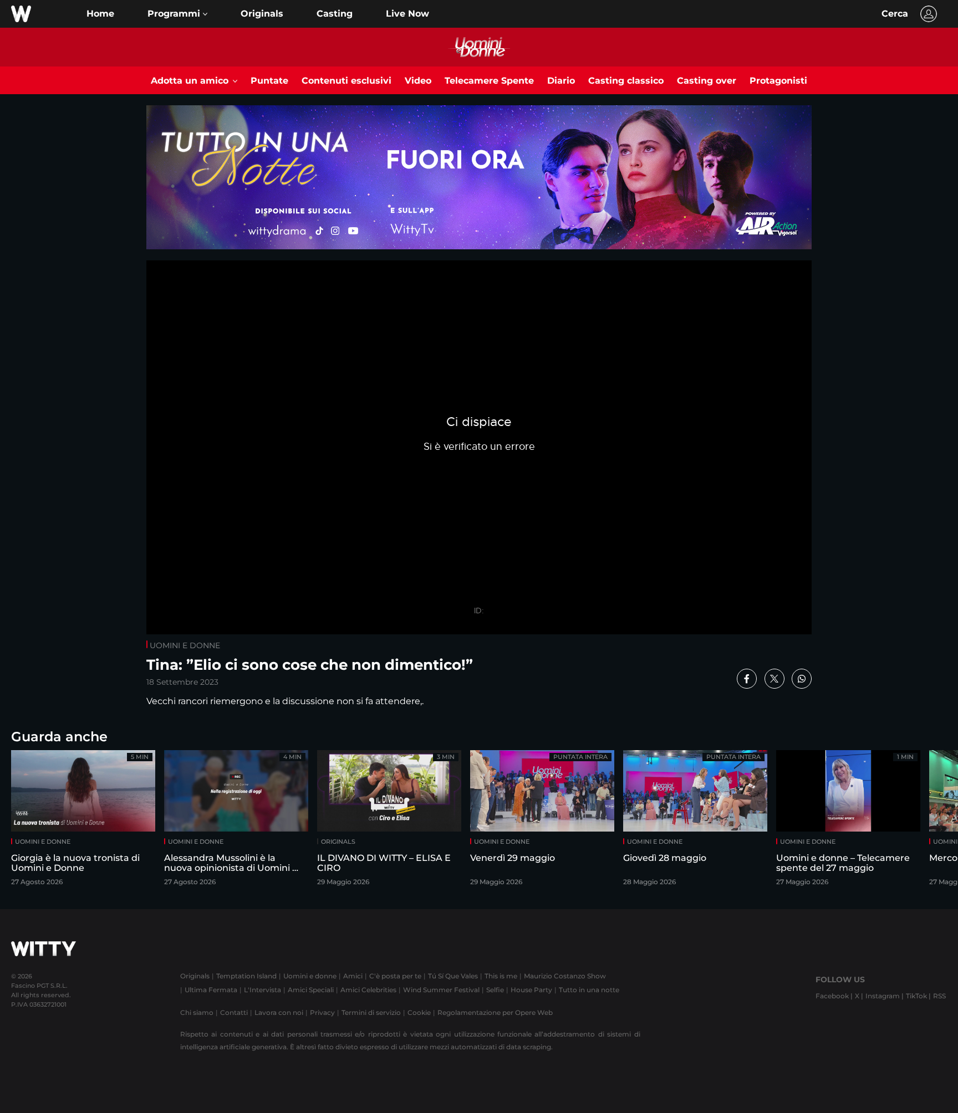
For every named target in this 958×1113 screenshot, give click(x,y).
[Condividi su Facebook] (747, 679)
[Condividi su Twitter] (774, 679)
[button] (177, 13)
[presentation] (916, 821)
